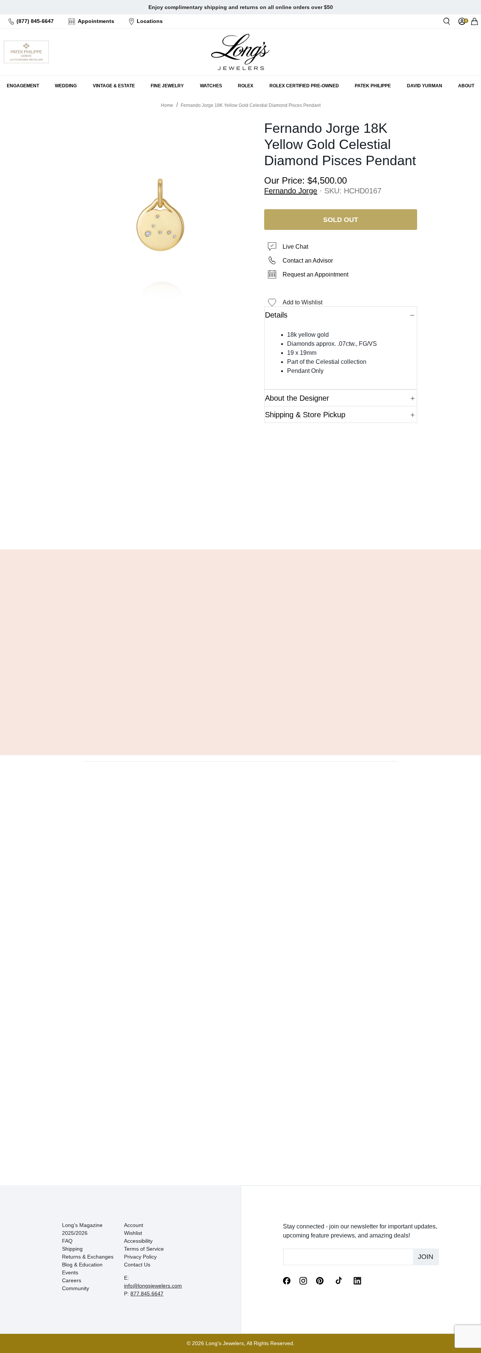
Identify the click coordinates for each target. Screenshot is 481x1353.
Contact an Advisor (308, 260)
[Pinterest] (320, 1280)
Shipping (72, 1249)
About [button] (466, 85)
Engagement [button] (23, 85)
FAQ (67, 1241)
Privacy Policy (140, 1257)
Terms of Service (144, 1249)
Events (70, 1272)
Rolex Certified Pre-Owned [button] (304, 85)
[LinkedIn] (357, 1280)
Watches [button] (211, 85)
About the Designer (297, 398)
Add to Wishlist (302, 302)
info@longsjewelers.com (153, 1286)
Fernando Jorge (290, 191)
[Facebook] (286, 1280)
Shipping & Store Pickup (305, 414)
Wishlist (133, 1233)
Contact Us (137, 1265)
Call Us (187, 524)
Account (133, 1225)
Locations (150, 21)
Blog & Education (82, 1265)
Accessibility (138, 1241)
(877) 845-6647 (35, 21)
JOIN (425, 1256)
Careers (71, 1280)
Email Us (241, 524)
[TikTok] (339, 1280)
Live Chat (295, 246)
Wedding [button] (66, 85)
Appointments (96, 21)
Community (75, 1288)
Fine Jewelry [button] (167, 85)
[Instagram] (303, 1280)
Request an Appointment (315, 274)
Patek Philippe (373, 85)
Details (276, 315)
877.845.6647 (146, 1294)
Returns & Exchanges (87, 1257)
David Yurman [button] (424, 85)
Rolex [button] (245, 85)
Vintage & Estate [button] (114, 85)
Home (167, 105)
